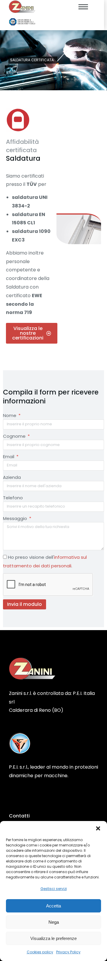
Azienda (12, 477)
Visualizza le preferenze (53, 938)
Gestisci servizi (53, 888)
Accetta (53, 905)
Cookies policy (40, 951)
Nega (53, 922)
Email (9, 456)
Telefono (13, 498)
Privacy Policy (68, 951)
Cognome (15, 436)
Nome (10, 415)
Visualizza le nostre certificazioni (27, 333)
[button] (98, 828)
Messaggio (15, 518)
